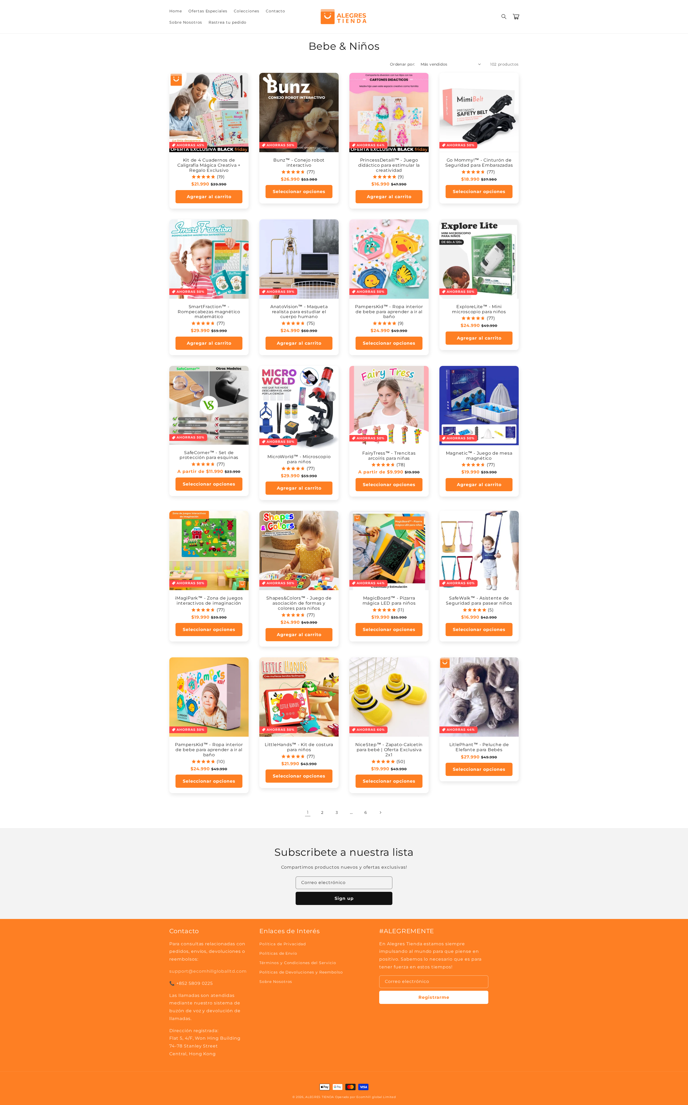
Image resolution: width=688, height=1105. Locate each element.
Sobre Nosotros (275, 981)
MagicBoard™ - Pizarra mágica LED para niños (389, 601)
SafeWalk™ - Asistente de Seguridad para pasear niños (479, 601)
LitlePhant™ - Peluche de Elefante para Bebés (479, 747)
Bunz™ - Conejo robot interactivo (299, 163)
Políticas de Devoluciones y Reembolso (301, 972)
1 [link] (308, 812)
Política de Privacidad (282, 944)
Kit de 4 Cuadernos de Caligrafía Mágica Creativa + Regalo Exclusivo (209, 165)
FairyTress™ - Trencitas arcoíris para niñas (388, 456)
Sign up (344, 898)
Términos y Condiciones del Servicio (297, 962)
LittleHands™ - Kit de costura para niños (299, 747)
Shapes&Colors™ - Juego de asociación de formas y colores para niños (299, 603)
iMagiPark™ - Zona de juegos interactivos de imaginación (209, 601)
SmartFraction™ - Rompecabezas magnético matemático (209, 311)
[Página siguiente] (380, 812)
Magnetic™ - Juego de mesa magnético (479, 456)
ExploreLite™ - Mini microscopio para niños (479, 309)
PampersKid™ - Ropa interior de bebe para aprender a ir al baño (389, 311)
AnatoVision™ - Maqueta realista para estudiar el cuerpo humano (299, 311)
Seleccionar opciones (299, 191)
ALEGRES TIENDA (319, 1097)
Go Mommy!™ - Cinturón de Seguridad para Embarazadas (479, 163)
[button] (504, 17)
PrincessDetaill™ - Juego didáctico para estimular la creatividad (389, 165)
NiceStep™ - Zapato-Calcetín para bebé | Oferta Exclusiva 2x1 (389, 749)
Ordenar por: (402, 64)
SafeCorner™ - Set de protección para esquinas (209, 455)
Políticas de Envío (278, 953)
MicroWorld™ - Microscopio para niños (299, 459)
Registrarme (433, 997)
